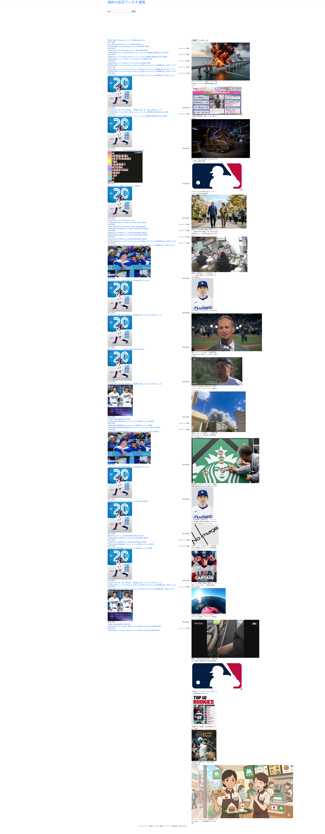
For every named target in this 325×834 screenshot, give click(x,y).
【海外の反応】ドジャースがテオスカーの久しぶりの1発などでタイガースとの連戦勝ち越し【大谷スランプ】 (141, 69)
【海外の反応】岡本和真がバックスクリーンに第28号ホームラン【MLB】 (130, 425)
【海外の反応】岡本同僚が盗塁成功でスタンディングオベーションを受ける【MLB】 (133, 431)
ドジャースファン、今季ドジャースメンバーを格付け (124, 186)
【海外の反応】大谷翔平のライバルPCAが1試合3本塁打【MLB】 (127, 232)
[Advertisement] (162, 26)
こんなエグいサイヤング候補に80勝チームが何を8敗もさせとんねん (128, 280)
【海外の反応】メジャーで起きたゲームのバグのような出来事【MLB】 (129, 63)
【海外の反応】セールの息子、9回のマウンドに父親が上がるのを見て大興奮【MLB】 (134, 630)
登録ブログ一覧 (153, 826)
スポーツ (133, 6)
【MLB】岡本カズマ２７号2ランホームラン (121, 220)
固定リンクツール (165, 826)
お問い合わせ (183, 826)
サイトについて (143, 826)
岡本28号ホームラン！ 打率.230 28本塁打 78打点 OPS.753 (126, 150)
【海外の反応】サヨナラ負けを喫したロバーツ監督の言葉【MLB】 (128, 50)
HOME (111, 6)
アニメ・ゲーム (143, 6)
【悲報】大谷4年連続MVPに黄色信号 (119, 419)
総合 (117, 6)
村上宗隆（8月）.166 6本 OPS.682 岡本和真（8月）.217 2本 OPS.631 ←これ (135, 110)
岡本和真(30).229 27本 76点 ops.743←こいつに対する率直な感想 (127, 501)
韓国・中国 (124, 6)
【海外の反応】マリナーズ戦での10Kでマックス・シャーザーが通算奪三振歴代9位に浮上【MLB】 (138, 57)
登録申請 (174, 826)
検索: (109, 11)
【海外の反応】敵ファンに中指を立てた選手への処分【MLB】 (127, 226)
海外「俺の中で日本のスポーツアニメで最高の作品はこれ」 (126, 44)
